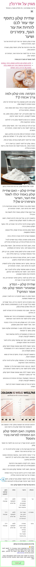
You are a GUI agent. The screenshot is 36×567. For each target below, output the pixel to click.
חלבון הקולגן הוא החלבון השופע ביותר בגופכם (16, 63)
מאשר (18, 563)
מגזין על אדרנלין (22, 3)
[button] (3, 479)
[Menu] (32, 11)
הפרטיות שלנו (20, 553)
